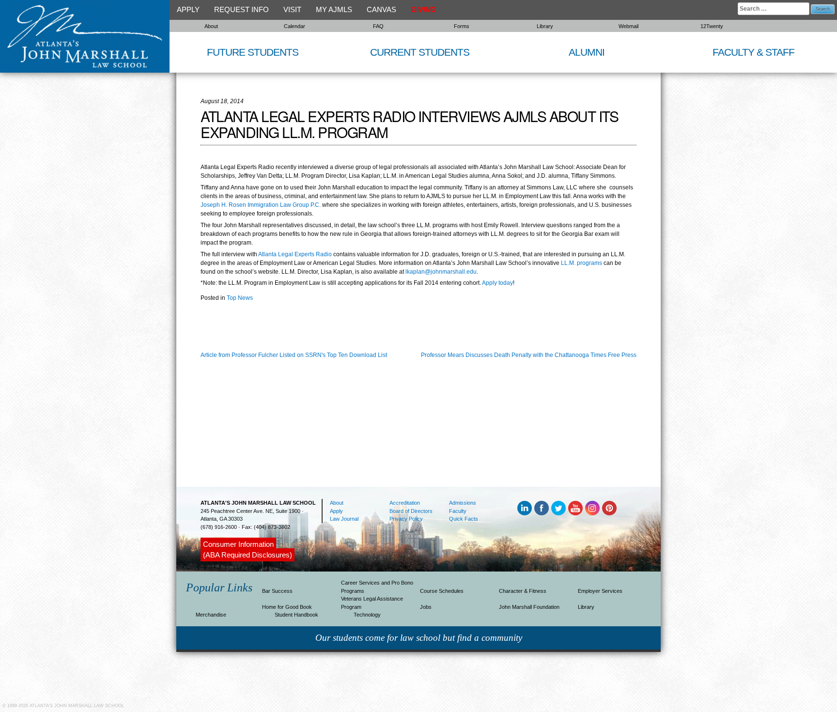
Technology (367, 615)
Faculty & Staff (753, 52)
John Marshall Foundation (529, 607)
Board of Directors (411, 511)
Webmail (628, 26)
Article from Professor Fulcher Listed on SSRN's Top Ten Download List (294, 355)
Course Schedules (442, 591)
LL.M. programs (581, 263)
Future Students (252, 52)
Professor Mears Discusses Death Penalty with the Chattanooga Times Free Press (528, 355)
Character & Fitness (522, 591)
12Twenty (711, 26)
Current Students (419, 52)
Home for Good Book (287, 607)
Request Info (241, 9)
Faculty (457, 511)
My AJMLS (334, 9)
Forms (461, 26)
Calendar (294, 26)
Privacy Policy (406, 519)
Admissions (462, 503)
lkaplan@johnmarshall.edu (441, 271)
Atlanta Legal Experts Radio (295, 254)
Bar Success (277, 591)
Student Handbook (296, 615)
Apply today (497, 282)
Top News (240, 297)
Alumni (586, 52)
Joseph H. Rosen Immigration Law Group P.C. (261, 204)
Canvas (381, 9)
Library (545, 26)
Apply (188, 9)
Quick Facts (463, 519)
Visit (292, 9)
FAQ (378, 26)
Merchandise (211, 615)
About (211, 26)
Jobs (426, 607)
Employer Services (600, 591)
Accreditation (404, 503)
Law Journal (344, 519)
